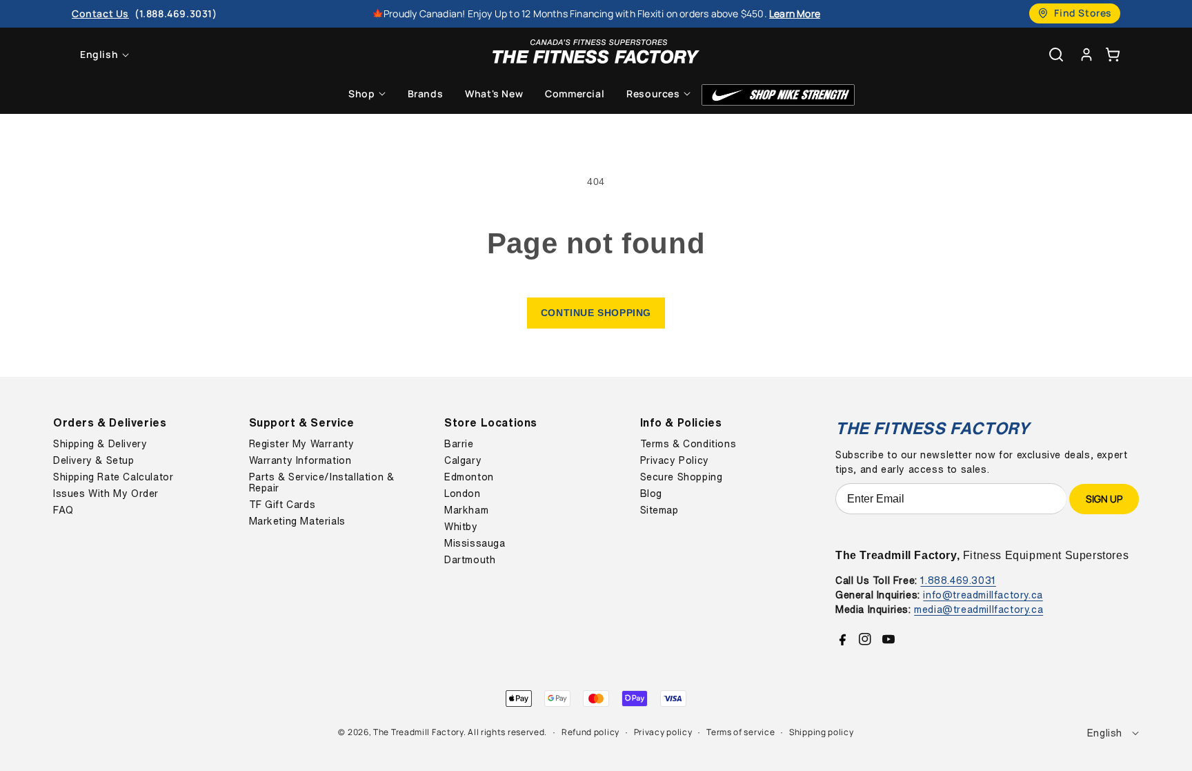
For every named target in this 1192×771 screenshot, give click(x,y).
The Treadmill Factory (418, 732)
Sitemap (659, 510)
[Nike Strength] (778, 95)
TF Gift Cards (282, 504)
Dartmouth (469, 559)
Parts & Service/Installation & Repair (322, 482)
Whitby (461, 526)
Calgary (462, 460)
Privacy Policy (674, 460)
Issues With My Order (106, 493)
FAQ (63, 510)
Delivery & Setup (94, 460)
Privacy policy (663, 732)
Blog (651, 493)
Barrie (459, 443)
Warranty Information (300, 460)
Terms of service (740, 732)
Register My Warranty (302, 443)
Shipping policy (821, 732)
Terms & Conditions (688, 443)
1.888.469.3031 (957, 580)
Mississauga (475, 543)
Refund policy (590, 732)
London (462, 493)
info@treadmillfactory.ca (982, 594)
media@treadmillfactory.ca (978, 609)
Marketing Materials (297, 521)
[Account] (1086, 54)
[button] (1112, 54)
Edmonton (469, 476)
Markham (466, 510)
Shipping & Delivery (100, 443)
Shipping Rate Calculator (113, 476)
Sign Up (1104, 498)
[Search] (1056, 54)
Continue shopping (596, 312)
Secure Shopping (681, 476)
